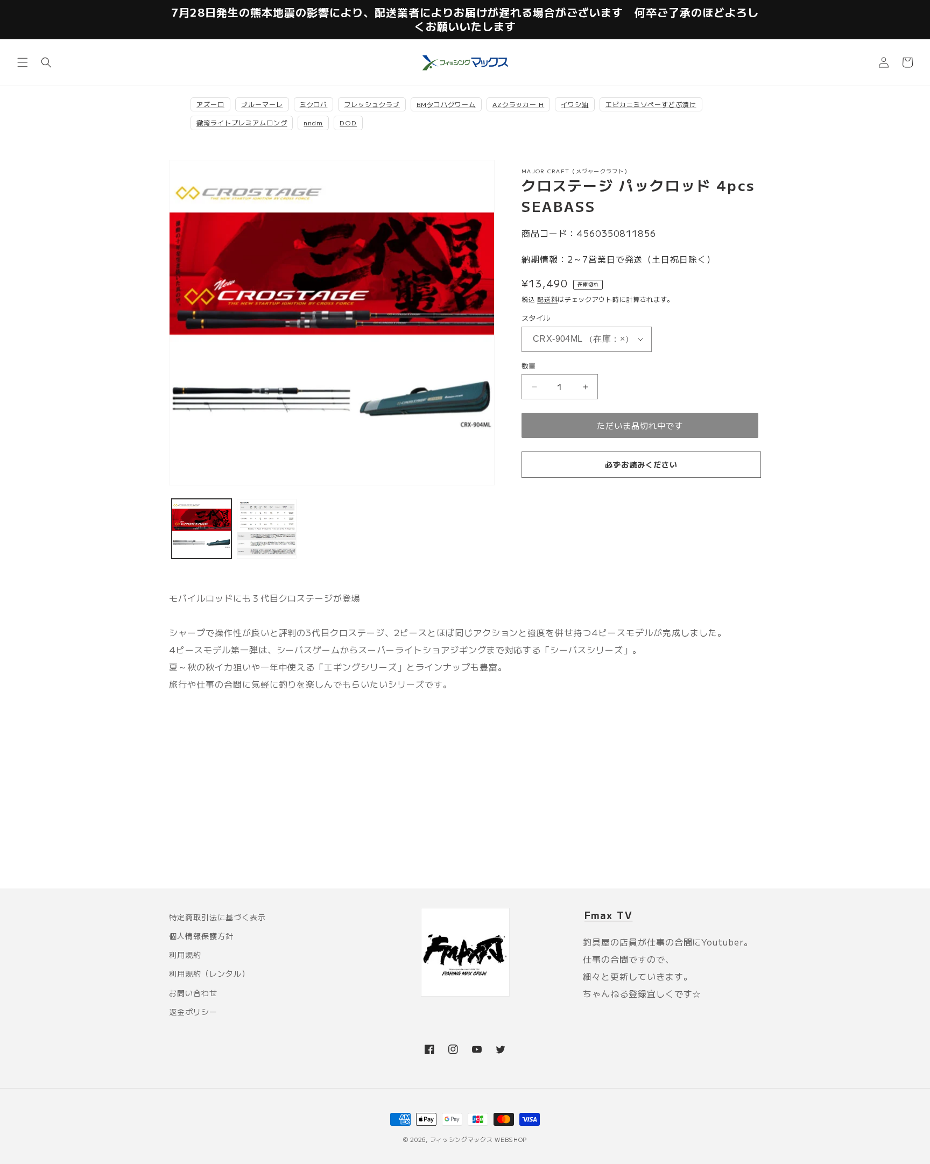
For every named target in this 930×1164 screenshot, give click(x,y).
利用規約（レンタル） (209, 973)
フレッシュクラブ (372, 104)
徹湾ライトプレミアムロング (241, 122)
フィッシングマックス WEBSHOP (478, 1139)
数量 (529, 366)
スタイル (536, 318)
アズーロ (210, 104)
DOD (348, 122)
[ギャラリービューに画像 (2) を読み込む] (267, 529)
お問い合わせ (193, 992)
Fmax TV (608, 915)
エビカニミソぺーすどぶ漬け (650, 104)
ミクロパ (314, 104)
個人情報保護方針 (201, 935)
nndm (313, 122)
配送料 (547, 299)
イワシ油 (575, 104)
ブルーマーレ (262, 104)
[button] (22, 62)
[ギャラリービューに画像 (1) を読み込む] (201, 529)
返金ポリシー (193, 1011)
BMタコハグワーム (446, 104)
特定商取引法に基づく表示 (217, 917)
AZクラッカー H (518, 104)
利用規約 (185, 954)
